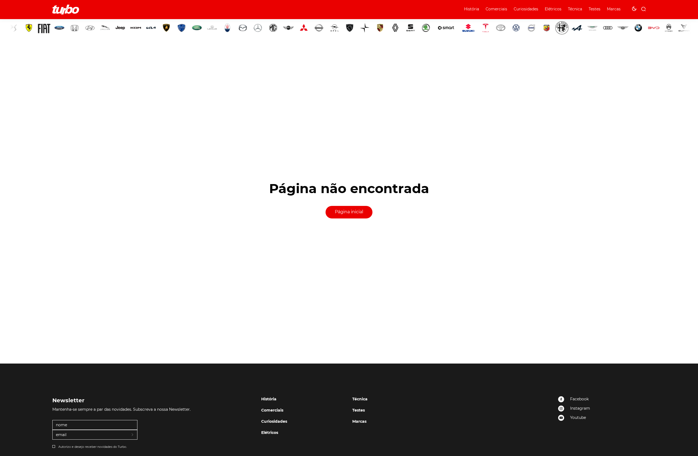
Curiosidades (526, 9)
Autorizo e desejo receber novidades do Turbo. (92, 447)
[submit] (132, 435)
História (471, 9)
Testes (594, 9)
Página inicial (349, 211)
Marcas (614, 9)
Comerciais (496, 9)
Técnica (575, 9)
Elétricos (553, 9)
